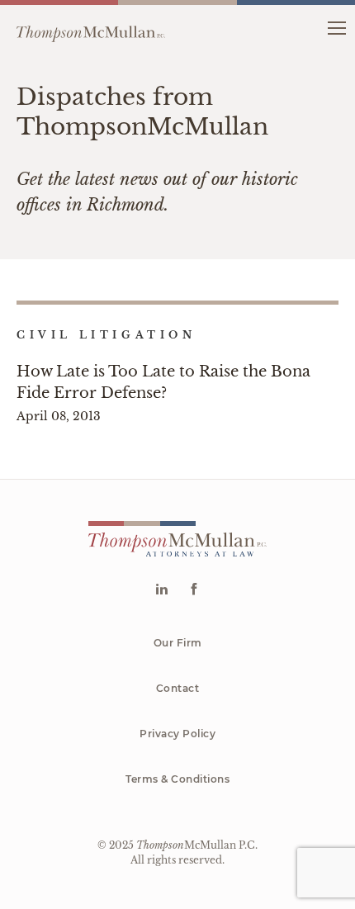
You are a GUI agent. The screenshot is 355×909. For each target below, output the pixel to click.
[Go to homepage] (91, 27)
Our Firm (178, 643)
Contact (178, 688)
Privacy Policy (177, 733)
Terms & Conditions (177, 779)
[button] (336, 26)
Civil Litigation (106, 335)
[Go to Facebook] (193, 591)
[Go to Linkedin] (161, 591)
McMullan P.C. (197, 845)
